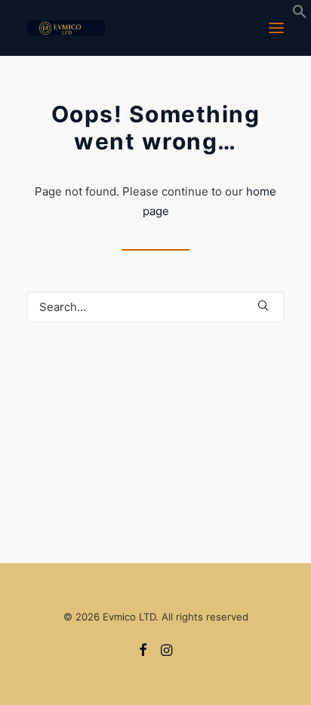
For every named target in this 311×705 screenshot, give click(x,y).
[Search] (155, 306)
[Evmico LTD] (66, 27)
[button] (299, 15)
